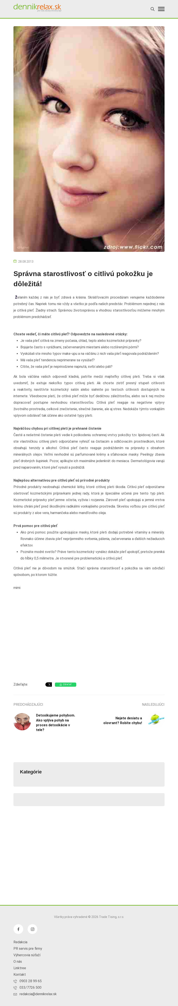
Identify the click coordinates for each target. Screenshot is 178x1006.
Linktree (19, 968)
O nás (17, 961)
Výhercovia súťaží (26, 955)
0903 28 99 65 (31, 981)
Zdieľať (67, 684)
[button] (161, 9)
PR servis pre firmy (27, 949)
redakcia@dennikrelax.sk (38, 994)
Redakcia (20, 942)
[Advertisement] (89, 644)
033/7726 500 (30, 987)
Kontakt (19, 974)
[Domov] (37, 8)
